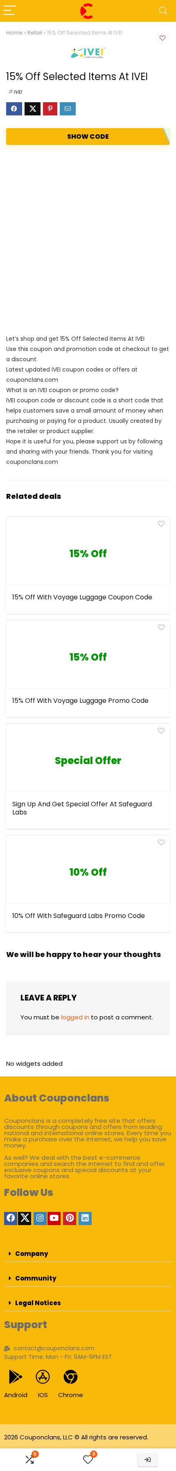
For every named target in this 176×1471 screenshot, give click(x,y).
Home (14, 32)
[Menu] (10, 11)
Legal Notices (38, 1303)
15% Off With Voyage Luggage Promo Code (80, 700)
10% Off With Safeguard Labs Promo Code (78, 915)
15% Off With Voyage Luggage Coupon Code (82, 597)
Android (15, 1395)
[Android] (16, 1377)
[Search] (163, 11)
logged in (75, 1017)
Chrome (70, 1395)
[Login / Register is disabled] (148, 1459)
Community (35, 1278)
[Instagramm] (40, 1218)
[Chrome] (70, 1377)
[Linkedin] (85, 1218)
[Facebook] (10, 1218)
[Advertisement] (88, 239)
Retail (34, 32)
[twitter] (24, 1218)
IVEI (18, 91)
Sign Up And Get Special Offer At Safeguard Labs (82, 808)
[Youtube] (54, 1218)
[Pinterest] (69, 1218)
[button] (88, 1254)
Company (31, 1253)
